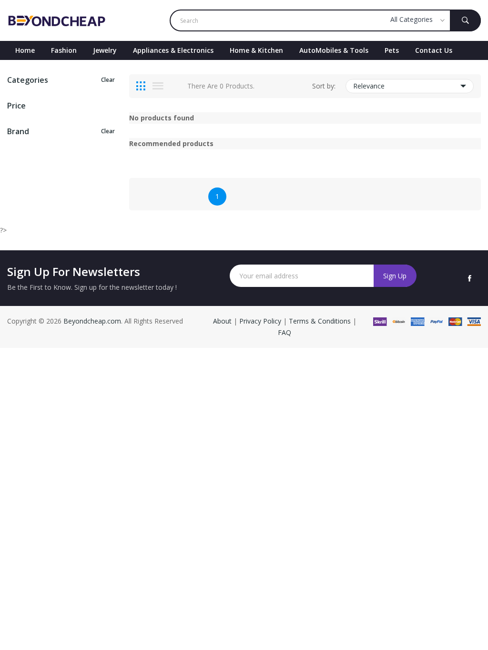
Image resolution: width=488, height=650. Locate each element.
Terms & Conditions (321, 320)
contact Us (433, 50)
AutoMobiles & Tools (333, 50)
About (223, 320)
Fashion (64, 50)
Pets (392, 50)
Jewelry (105, 50)
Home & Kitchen (256, 50)
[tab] (140, 86)
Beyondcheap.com (92, 320)
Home (25, 50)
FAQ (284, 332)
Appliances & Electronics (173, 50)
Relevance (369, 85)
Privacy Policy (260, 320)
